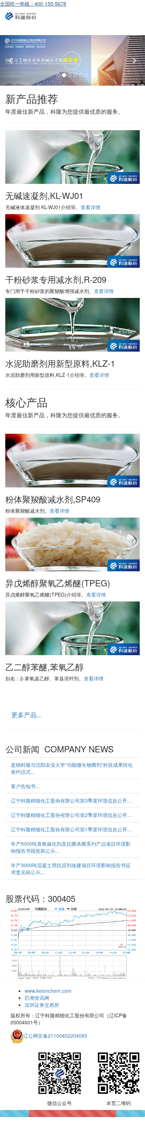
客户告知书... (25, 786)
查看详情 (90, 207)
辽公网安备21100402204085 (55, 1035)
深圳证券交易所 (42, 1004)
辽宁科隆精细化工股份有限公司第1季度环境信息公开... (71, 829)
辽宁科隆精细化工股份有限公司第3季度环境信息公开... (71, 800)
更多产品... (26, 714)
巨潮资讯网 (37, 997)
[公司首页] (21, 16)
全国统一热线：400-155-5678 (33, 3)
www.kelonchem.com (48, 990)
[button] (11, 60)
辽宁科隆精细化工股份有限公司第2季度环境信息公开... (71, 814)
